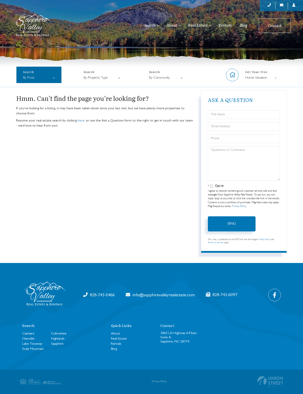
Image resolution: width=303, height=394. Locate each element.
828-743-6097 (224, 295)
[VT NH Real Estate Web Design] (270, 381)
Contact (275, 25)
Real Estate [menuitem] (198, 25)
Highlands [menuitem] (58, 339)
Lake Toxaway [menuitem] (32, 344)
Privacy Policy (239, 206)
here (81, 121)
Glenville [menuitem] (28, 339)
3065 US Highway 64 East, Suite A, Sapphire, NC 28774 (178, 338)
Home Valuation (256, 78)
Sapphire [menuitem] (57, 344)
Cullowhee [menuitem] (58, 334)
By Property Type (96, 78)
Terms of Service (215, 243)
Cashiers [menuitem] (28, 334)
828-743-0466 (102, 295)
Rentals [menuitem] (225, 25)
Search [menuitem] (150, 25)
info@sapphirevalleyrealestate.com (163, 295)
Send (231, 224)
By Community (159, 78)
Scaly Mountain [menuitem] (33, 349)
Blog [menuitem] (243, 25)
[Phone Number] (269, 5)
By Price (28, 78)
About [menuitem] (172, 25)
